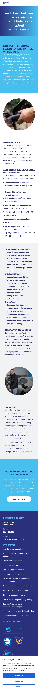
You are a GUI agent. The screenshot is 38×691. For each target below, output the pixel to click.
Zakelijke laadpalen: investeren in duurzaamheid (16, 580)
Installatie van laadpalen (13, 549)
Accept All (19, 676)
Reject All (19, 687)
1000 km (15, 193)
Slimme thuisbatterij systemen (15, 590)
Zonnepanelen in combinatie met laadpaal (16, 554)
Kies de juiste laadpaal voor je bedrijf (18, 599)
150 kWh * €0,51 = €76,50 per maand (20, 234)
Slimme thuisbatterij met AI (14, 595)
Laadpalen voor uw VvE (12, 565)
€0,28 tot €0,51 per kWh (18, 199)
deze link (28, 452)
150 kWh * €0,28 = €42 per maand (20, 228)
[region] (19, 673)
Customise (19, 681)
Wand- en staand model (12, 561)
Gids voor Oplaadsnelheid (13, 570)
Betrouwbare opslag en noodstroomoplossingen (12, 605)
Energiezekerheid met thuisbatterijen (18, 611)
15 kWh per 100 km (18, 185)
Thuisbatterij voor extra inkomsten (17, 586)
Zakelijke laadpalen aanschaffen (16, 616)
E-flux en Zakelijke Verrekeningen (16, 574)
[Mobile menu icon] (32, 3)
